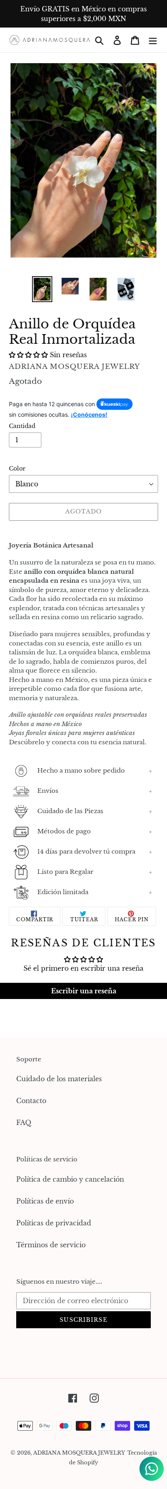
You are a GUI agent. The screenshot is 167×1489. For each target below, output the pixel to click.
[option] (42, 289)
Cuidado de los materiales (59, 1079)
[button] (29, 355)
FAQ (23, 1122)
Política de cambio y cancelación (70, 1179)
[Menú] (153, 40)
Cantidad (22, 426)
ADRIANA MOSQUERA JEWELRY (79, 1452)
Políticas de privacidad (53, 1223)
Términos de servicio (51, 1245)
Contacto (31, 1101)
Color (17, 468)
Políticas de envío (45, 1201)
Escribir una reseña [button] (83, 991)
